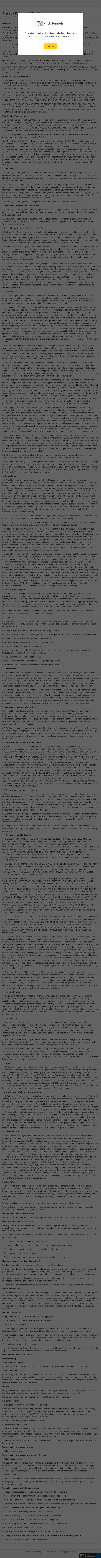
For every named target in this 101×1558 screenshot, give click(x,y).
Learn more (50, 46)
